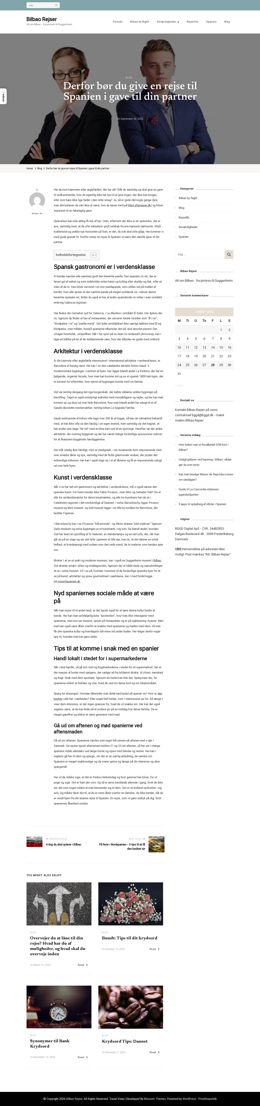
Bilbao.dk (37, 213)
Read (81, 965)
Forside (118, 21)
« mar (179, 385)
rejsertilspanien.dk (68, 581)
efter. (141, 231)
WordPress (189, 1099)
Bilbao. (157, 560)
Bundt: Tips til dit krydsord (129, 938)
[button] (3, 96)
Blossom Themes (155, 1099)
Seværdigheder (166, 21)
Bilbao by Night (139, 21)
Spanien (211, 21)
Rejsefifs (192, 21)
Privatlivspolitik (207, 1099)
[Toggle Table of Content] (92, 255)
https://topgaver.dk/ (140, 205)
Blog (227, 21)
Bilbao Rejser (42, 19)
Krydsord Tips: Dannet (125, 1041)
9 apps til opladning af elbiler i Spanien (202, 504)
